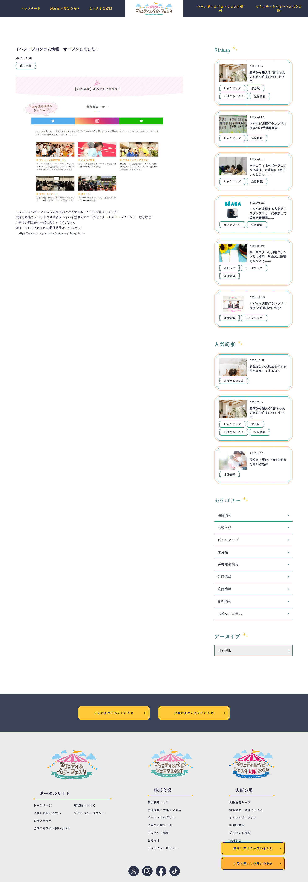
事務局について (85, 805)
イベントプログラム (161, 817)
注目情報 (25, 66)
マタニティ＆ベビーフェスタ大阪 (279, 8)
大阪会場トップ (240, 802)
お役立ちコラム (234, 96)
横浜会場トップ (158, 802)
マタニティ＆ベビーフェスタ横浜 (220, 8)
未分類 (255, 88)
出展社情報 (237, 825)
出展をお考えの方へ (65, 8)
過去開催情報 (228, 564)
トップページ (31, 8)
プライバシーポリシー (89, 813)
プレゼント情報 (158, 833)
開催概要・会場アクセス (164, 810)
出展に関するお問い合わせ (51, 828)
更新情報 (225, 601)
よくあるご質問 (100, 8)
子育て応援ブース (160, 825)
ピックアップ (232, 88)
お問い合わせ (42, 820)
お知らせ (229, 268)
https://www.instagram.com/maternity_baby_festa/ (51, 233)
